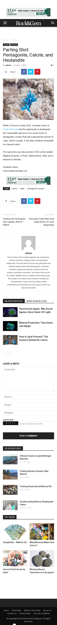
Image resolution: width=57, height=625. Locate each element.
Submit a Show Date (32, 610)
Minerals (14, 45)
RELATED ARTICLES (14, 301)
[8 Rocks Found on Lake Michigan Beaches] (10, 459)
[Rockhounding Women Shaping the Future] (10, 505)
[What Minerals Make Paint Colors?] (42, 531)
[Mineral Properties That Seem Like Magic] (10, 326)
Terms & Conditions (41, 613)
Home (5, 40)
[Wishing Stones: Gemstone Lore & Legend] (42, 558)
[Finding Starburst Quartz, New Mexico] (10, 475)
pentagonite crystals (35, 188)
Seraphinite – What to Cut (15, 542)
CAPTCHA (8, 420)
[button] (53, 23)
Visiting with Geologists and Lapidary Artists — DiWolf (14, 221)
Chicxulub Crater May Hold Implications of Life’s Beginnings (41, 221)
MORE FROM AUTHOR (36, 301)
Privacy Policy (24, 613)
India (22, 188)
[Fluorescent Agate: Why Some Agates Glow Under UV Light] (10, 312)
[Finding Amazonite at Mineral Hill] (10, 490)
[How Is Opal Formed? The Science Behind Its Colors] (10, 340)
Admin (8, 65)
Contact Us (12, 613)
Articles (14, 40)
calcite (14, 188)
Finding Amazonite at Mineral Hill (36, 486)
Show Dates (16, 610)
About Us (47, 610)
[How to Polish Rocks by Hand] (15, 558)
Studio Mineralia (10, 129)
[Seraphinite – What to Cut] (15, 531)
